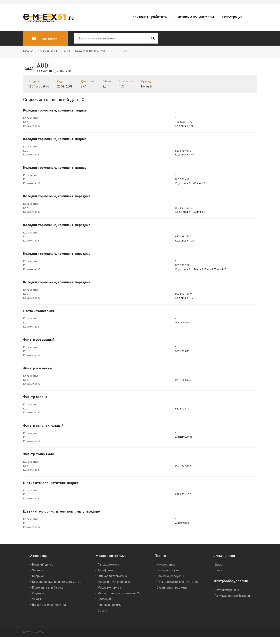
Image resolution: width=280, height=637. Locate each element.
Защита (37, 570)
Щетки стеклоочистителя (49, 604)
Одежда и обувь (168, 570)
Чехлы (36, 599)
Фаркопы (38, 593)
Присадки (104, 599)
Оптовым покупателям (195, 17)
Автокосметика (108, 564)
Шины (219, 570)
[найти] (153, 38)
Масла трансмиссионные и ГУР (119, 593)
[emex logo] (51, 17)
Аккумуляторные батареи (232, 595)
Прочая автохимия (110, 604)
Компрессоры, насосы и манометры (57, 581)
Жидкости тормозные (113, 576)
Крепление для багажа (48, 587)
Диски (219, 564)
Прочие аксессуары (170, 576)
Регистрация (232, 17)
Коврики (38, 576)
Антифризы (105, 570)
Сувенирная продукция (172, 587)
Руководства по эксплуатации (178, 581)
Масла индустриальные (114, 581)
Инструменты (166, 564)
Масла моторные (109, 587)
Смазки (103, 610)
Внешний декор (42, 564)
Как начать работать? (150, 17)
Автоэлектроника (227, 590)
